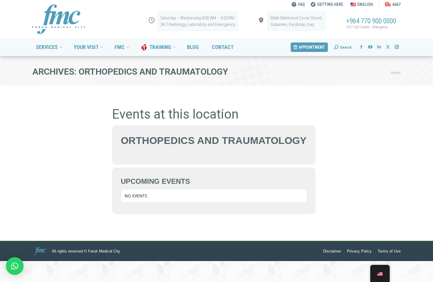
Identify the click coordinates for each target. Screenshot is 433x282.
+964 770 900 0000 (371, 21)
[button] (15, 266)
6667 (396, 4)
